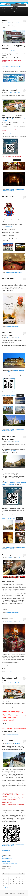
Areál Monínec (5, 796)
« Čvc (6, 887)
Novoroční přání (8, 555)
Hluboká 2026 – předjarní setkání (8, 334)
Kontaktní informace (14, 11)
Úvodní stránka (5, 8)
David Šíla (17, 22)
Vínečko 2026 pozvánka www (7, 160)
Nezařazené (8, 84)
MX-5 (24, 189)
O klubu (12, 8)
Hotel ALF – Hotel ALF (10, 50)
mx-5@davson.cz (9, 728)
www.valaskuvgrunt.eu (7, 226)
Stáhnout (17, 160)
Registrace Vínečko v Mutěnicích (16, 133)
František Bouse (8, 278)
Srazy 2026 (18, 8)
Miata (21, 189)
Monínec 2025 (7, 741)
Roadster (4, 190)
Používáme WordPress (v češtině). (16, 893)
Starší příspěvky (6, 850)
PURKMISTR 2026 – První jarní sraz (9, 438)
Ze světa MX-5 (5, 14)
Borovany (5, 20)
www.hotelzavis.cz (12, 347)
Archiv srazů (4, 11)
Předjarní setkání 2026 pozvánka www (9, 395)
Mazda (18, 189)
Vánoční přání (7, 619)
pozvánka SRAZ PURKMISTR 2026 (8, 518)
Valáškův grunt (8, 197)
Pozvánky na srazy (10, 189)
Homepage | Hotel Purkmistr (12, 450)
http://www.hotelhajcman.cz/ (8, 712)
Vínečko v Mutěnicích (10, 90)
